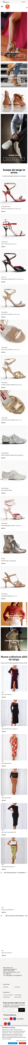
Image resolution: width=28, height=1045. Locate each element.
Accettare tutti (13, 1043)
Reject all (22, 1043)
